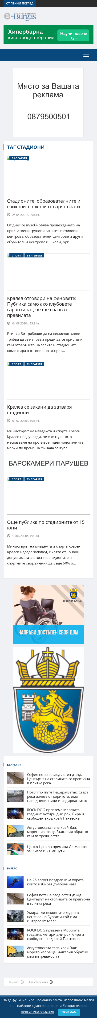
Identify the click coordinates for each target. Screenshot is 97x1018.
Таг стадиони (25, 147)
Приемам (69, 1012)
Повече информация (37, 1012)
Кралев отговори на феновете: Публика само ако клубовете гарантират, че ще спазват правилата (41, 306)
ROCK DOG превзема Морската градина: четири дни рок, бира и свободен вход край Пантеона (55, 814)
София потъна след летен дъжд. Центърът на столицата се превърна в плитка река (58, 778)
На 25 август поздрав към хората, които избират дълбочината (56, 881)
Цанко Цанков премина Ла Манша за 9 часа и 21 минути (57, 848)
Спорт (16, 255)
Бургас (12, 868)
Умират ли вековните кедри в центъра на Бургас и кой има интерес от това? (53, 916)
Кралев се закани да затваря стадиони (39, 410)
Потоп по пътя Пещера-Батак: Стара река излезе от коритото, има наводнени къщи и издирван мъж (57, 796)
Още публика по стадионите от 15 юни (46, 525)
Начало (13, 982)
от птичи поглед (19, 3)
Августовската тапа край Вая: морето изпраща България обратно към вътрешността (57, 831)
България (19, 158)
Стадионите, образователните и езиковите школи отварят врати (44, 204)
